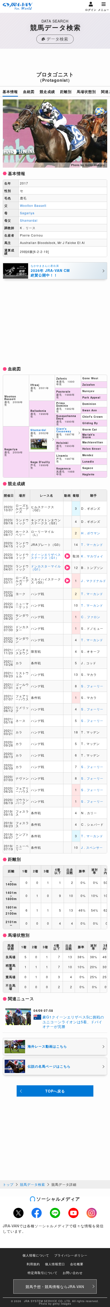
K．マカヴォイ (92, 556)
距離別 (66, 91)
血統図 (29, 91)
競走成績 (47, 91)
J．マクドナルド (93, 580)
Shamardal (29, 220)
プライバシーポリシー (70, 1255)
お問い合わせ (73, 1272)
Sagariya (27, 213)
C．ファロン (90, 617)
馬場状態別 (86, 91)
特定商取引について (43, 1272)
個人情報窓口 (55, 1264)
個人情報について (36, 1255)
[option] (55, 133)
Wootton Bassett (33, 205)
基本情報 (10, 91)
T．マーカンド (92, 544)
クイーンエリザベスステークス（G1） (46, 556)
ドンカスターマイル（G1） (46, 567)
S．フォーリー (92, 686)
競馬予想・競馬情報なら (55, 1286)
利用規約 (33, 1264)
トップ (8, 1184)
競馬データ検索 (32, 1184)
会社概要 (76, 1264)
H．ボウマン (90, 533)
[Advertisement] (55, 61)
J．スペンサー (92, 847)
